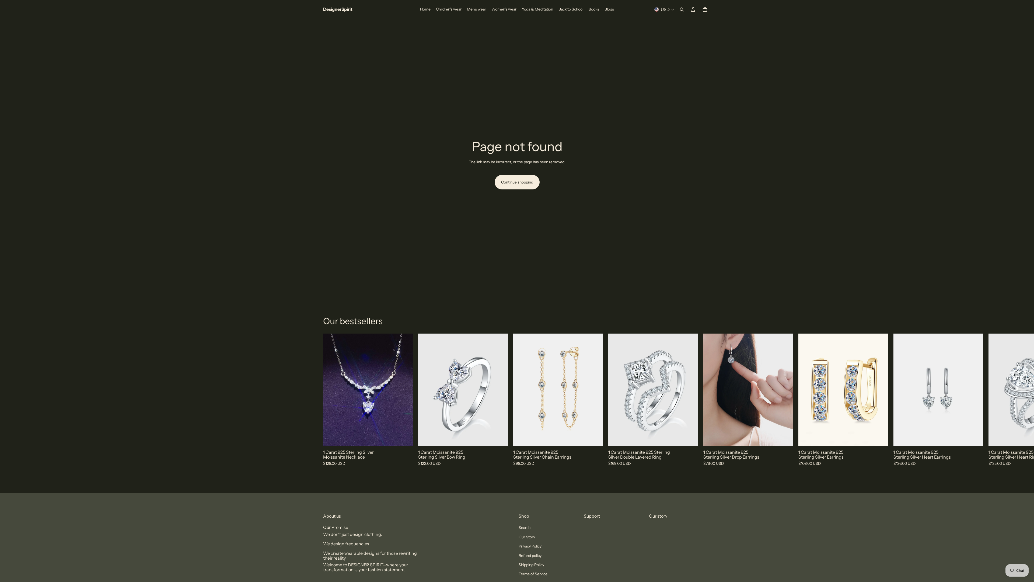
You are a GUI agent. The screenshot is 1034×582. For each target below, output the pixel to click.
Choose (884, 437)
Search (524, 527)
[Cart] (705, 9)
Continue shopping (517, 182)
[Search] (682, 9)
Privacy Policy (530, 546)
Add (789, 437)
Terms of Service (533, 573)
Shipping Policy (531, 564)
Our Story (527, 537)
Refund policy (530, 555)
